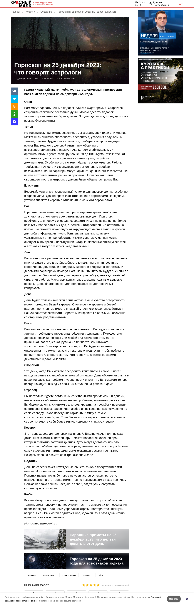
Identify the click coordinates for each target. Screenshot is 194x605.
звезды (87, 575)
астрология (48, 575)
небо (100, 575)
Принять (173, 599)
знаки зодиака (69, 575)
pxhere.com (69, 78)
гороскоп (31, 575)
